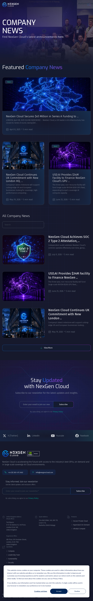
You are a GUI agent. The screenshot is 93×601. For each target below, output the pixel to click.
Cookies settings (40, 591)
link (46, 94)
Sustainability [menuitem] (12, 559)
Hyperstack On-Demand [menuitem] (81, 525)
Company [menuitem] (11, 551)
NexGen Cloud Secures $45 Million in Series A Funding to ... (42, 116)
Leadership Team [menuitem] (14, 555)
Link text (10, 435)
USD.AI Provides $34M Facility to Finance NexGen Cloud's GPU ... (69, 178)
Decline (77, 591)
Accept (58, 591)
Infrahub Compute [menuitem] (79, 529)
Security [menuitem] (11, 563)
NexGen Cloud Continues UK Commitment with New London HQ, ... (22, 178)
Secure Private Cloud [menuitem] (80, 521)
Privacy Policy (58, 412)
